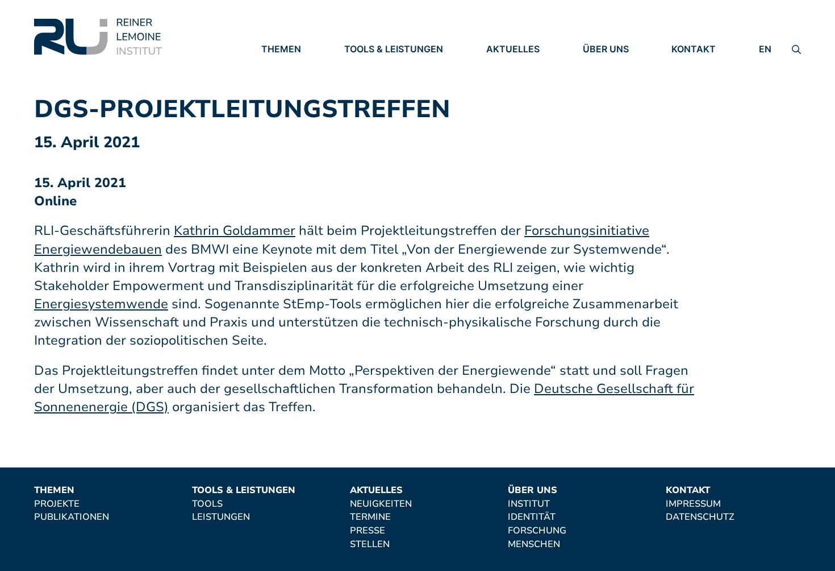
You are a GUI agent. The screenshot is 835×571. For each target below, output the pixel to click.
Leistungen (373, 81)
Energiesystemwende (101, 304)
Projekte (284, 65)
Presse (503, 97)
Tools (359, 65)
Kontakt (693, 49)
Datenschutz (705, 81)
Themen (281, 49)
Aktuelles (513, 49)
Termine (506, 81)
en (765, 49)
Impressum (699, 65)
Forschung (612, 96)
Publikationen (298, 81)
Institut (604, 65)
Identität (607, 81)
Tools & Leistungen (393, 49)
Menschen (609, 112)
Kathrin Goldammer (234, 230)
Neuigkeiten (517, 65)
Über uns (606, 49)
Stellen (506, 113)
